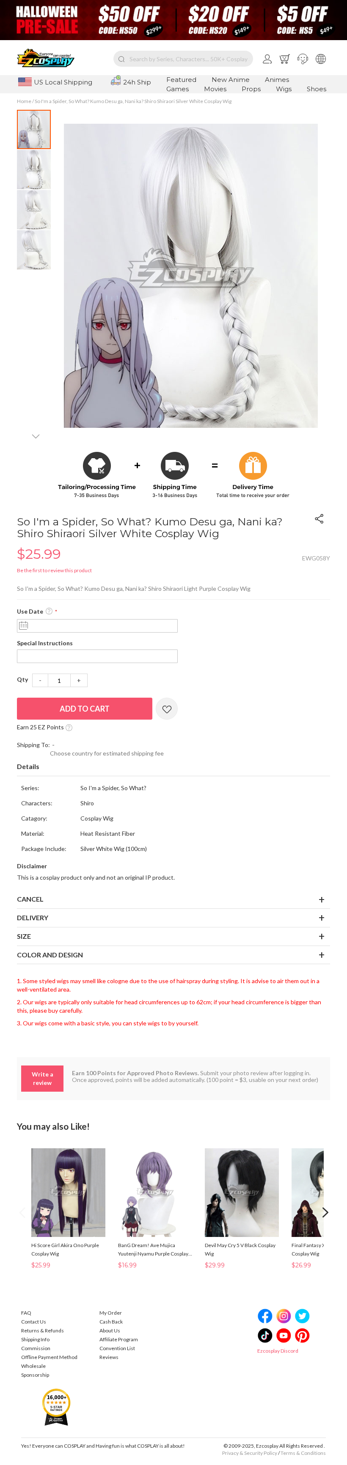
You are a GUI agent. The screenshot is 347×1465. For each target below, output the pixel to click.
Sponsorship (35, 1375)
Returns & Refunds (42, 1330)
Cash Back (111, 1321)
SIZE (24, 936)
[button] (302, 59)
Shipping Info (35, 1339)
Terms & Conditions (303, 1453)
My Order (110, 1313)
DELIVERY (32, 917)
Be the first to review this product (54, 570)
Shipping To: (33, 744)
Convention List (117, 1348)
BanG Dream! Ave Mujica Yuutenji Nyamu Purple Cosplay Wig (153, 1250)
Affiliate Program (118, 1339)
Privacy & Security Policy (249, 1453)
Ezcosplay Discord (277, 1351)
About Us (109, 1330)
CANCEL (30, 899)
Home (24, 101)
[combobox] (183, 59)
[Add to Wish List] (167, 709)
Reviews (108, 1357)
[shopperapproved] (56, 1406)
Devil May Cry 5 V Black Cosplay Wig (240, 1249)
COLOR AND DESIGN (50, 955)
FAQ (26, 1313)
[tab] (173, 767)
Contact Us (33, 1321)
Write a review (42, 1078)
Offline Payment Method (49, 1357)
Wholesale (33, 1366)
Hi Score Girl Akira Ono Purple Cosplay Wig (65, 1249)
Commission (35, 1348)
